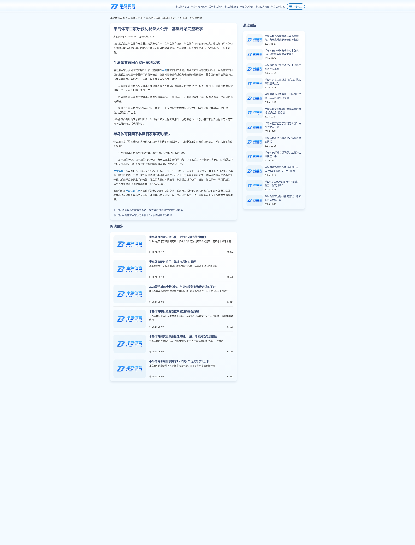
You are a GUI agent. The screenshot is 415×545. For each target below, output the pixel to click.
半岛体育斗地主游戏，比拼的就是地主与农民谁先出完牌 (283, 96)
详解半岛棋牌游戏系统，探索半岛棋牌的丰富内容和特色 (152, 210)
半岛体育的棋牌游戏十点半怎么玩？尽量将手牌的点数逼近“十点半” (282, 52)
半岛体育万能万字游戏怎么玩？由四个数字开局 (283, 125)
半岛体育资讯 (135, 18)
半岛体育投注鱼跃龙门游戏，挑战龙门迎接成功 (283, 81)
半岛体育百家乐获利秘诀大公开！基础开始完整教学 (174, 18)
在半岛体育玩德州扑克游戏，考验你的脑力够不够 (283, 198)
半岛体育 (118, 170)
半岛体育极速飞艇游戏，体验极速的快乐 (283, 140)
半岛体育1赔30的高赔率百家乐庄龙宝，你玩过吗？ (282, 183)
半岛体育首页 (182, 7)
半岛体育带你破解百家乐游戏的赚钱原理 (174, 311)
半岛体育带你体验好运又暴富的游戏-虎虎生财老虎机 (283, 110)
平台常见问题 (247, 7)
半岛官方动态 (262, 7)
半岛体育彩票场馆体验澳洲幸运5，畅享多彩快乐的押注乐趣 (282, 169)
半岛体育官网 (133, 190)
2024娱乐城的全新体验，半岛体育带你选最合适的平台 (182, 286)
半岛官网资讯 (278, 7)
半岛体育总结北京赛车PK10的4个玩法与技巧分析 (179, 361)
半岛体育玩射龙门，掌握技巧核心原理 (172, 261)
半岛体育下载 (198, 7)
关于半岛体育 (215, 7)
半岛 (164, 70)
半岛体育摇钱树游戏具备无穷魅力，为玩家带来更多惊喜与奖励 (282, 38)
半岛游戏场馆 (231, 7)
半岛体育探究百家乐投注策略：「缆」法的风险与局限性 (183, 336)
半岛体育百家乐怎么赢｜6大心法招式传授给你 (147, 215)
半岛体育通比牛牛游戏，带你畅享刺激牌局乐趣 (283, 67)
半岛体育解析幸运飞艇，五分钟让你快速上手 (283, 154)
